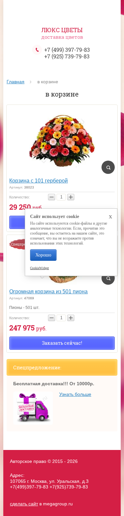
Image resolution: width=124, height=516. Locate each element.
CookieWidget (39, 268)
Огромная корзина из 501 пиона (48, 291)
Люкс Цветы (62, 30)
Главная (15, 81)
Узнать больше (75, 394)
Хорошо (43, 255)
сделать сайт (24, 503)
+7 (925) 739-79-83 (67, 56)
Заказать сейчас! (62, 343)
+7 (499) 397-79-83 (67, 49)
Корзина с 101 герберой (38, 181)
